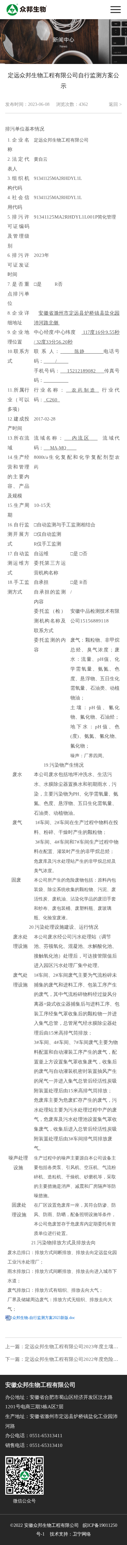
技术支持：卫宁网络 (69, 1534)
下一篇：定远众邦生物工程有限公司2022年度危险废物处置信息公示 (61, 1360)
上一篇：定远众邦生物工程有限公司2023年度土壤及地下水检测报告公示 (61, 1347)
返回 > (115, 104)
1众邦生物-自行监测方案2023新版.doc (42, 1317)
